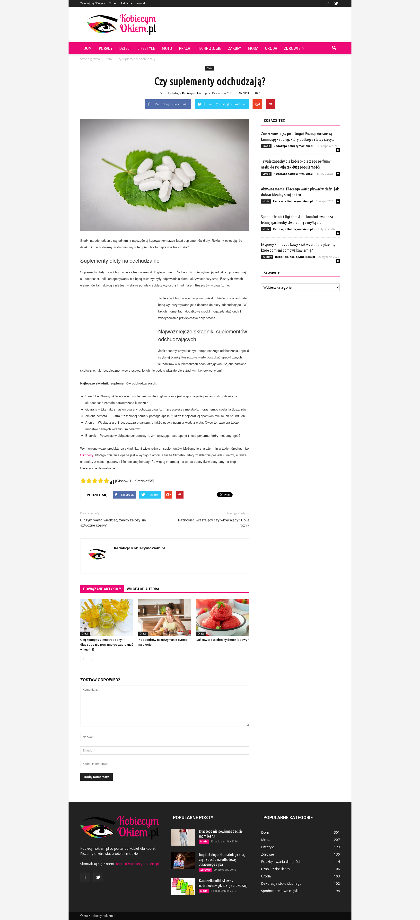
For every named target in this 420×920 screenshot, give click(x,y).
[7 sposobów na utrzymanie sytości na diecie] (164, 617)
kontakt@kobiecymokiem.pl (137, 863)
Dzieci (125, 48)
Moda (253, 48)
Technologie (209, 48)
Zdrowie (292, 48)
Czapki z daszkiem (275, 868)
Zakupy (234, 48)
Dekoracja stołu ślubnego (281, 883)
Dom (88, 48)
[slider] (94, 480)
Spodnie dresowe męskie (280, 890)
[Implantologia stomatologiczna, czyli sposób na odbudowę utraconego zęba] (183, 860)
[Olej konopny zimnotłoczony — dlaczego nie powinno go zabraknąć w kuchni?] (106, 617)
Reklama (126, 3)
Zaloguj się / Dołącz (92, 3)
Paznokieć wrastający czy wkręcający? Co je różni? (213, 522)
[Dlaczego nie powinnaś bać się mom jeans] (183, 837)
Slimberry (86, 455)
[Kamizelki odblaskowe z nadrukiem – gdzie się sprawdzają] (183, 886)
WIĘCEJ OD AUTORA (143, 589)
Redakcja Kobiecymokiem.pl (188, 93)
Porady (106, 48)
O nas (112, 3)
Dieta (209, 68)
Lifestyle (146, 48)
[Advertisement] (251, 25)
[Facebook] (328, 3)
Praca (184, 48)
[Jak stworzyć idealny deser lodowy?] (222, 617)
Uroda (271, 48)
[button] (334, 48)
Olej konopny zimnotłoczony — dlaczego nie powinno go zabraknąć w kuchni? (106, 644)
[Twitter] (336, 3)
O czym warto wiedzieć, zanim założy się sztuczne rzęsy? (113, 522)
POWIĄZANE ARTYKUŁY (102, 589)
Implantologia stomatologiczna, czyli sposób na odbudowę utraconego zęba (222, 859)
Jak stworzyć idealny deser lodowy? (222, 640)
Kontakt (142, 3)
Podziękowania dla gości (280, 861)
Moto (167, 48)
